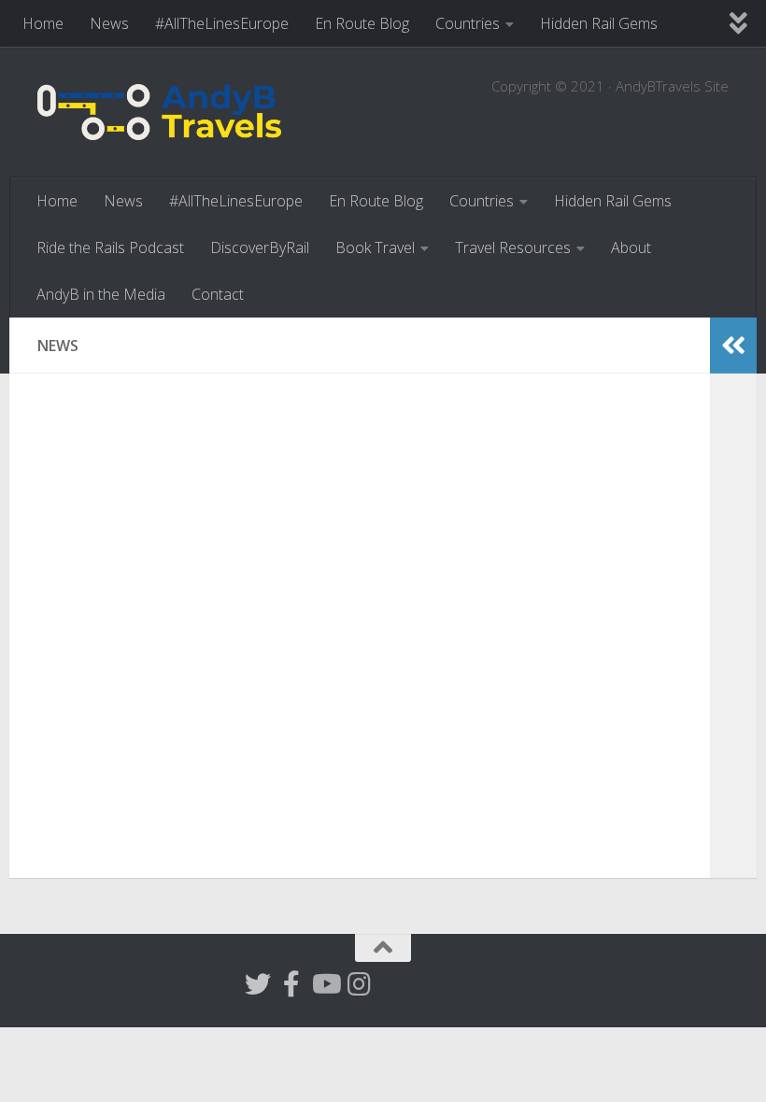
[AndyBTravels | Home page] (159, 112)
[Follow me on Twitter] (258, 984)
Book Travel (375, 247)
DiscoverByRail (259, 247)
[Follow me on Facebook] (291, 984)
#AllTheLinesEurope (222, 23)
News (109, 23)
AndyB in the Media (100, 294)
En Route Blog (362, 23)
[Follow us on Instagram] (359, 984)
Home (43, 23)
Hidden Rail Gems (599, 23)
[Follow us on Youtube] (325, 984)
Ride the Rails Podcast (110, 247)
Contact (218, 294)
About (631, 247)
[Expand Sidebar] (733, 346)
